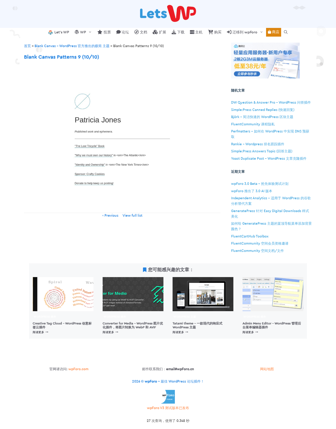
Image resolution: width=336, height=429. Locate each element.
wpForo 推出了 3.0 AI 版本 (251, 191)
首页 (27, 46)
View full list (132, 215)
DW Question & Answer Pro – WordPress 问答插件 (271, 102)
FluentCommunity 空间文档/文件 (257, 251)
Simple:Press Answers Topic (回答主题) (261, 151)
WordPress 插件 (45, 317)
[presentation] (63, 294)
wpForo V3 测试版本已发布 (168, 408)
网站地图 (267, 369)
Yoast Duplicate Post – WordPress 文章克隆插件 (269, 158)
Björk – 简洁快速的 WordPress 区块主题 (262, 117)
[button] (285, 32)
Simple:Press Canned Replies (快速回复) (262, 110)
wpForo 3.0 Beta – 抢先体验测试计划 (259, 184)
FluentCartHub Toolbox (250, 236)
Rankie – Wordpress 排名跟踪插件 (257, 144)
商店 (275, 32)
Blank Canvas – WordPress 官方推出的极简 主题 (72, 46)
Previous (111, 215)
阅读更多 (40, 332)
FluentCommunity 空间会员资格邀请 (259, 243)
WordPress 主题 (184, 317)
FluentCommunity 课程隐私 (253, 124)
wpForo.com (78, 369)
